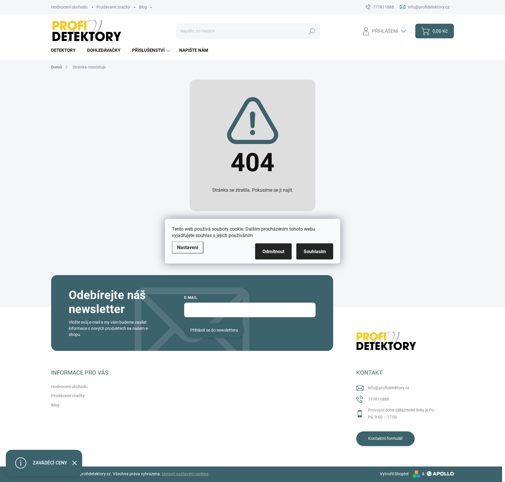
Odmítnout (273, 251)
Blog (143, 7)
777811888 (378, 399)
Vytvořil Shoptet (394, 473)
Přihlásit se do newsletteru (214, 330)
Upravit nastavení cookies (185, 473)
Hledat (312, 31)
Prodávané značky (113, 7)
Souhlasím (315, 251)
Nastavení (187, 247)
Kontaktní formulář (385, 438)
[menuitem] (65, 50)
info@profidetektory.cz (388, 387)
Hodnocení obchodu (69, 7)
